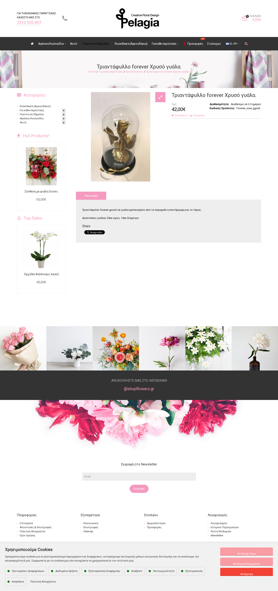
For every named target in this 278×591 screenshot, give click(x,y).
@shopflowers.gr (139, 388)
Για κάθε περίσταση (111, 71)
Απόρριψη (246, 574)
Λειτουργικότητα (163, 571)
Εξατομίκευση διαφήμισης (104, 571)
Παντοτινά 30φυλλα (32, 114)
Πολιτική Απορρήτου (43, 581)
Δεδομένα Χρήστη (66, 571)
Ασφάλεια (18, 581)
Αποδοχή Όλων (246, 553)
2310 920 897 (29, 22)
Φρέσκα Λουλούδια (32, 118)
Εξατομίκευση (193, 571)
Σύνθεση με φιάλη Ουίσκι (41, 191)
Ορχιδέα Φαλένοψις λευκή (41, 274)
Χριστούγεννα (134, 71)
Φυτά (23, 122)
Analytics (136, 571)
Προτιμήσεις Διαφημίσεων (28, 571)
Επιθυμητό (181, 115)
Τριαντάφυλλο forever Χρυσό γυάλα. (168, 71)
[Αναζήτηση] (246, 44)
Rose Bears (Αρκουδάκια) (35, 106)
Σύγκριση (199, 115)
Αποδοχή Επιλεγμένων (246, 563)
